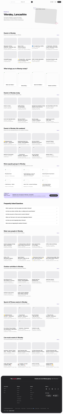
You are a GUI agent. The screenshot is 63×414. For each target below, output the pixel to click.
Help (4, 392)
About (31, 388)
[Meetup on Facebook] (46, 389)
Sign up (5, 388)
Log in (5, 390)
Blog (31, 390)
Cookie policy (37, 408)
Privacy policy (23, 408)
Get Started (55, 378)
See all (58, 130)
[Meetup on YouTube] (52, 389)
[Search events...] (32, 2)
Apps (31, 396)
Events (18, 390)
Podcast (31, 398)
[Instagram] (55, 389)
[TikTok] (58, 389)
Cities (18, 394)
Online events (19, 396)
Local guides (19, 398)
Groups (18, 388)
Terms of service (17, 408)
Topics (18, 392)
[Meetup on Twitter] (49, 389)
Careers (31, 394)
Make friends (19, 400)
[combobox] (25, 1)
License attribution (43, 408)
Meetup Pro (32, 392)
